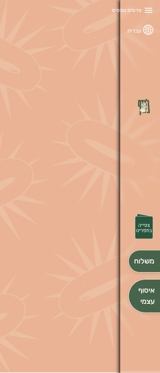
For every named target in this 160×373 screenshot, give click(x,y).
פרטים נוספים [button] (127, 10)
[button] (144, 227)
